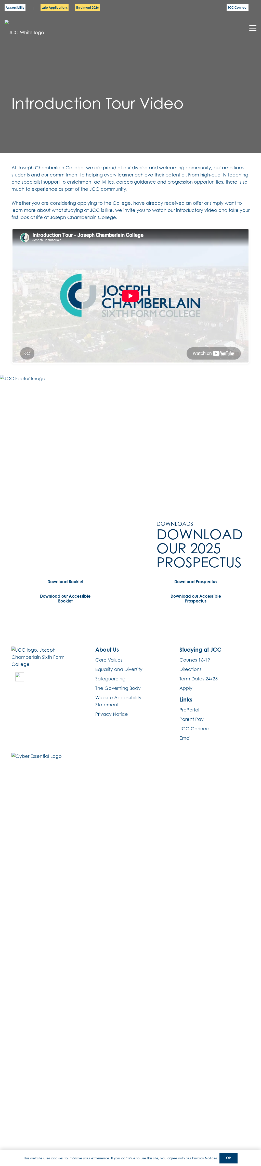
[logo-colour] (31, 28)
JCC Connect (195, 728)
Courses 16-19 (194, 660)
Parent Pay (191, 719)
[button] (253, 28)
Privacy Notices (204, 1158)
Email (185, 738)
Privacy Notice (111, 714)
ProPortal (189, 709)
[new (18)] (19, 677)
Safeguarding (110, 678)
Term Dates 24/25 (198, 678)
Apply (185, 688)
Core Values (108, 660)
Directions (190, 669)
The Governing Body (118, 688)
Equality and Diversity (118, 669)
